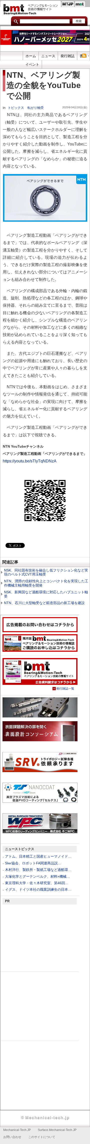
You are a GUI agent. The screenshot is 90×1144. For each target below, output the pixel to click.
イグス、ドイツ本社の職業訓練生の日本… (38, 889)
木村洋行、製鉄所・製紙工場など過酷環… (38, 870)
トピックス (16, 108)
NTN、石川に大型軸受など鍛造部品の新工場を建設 (44, 603)
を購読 (83, 55)
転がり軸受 (36, 108)
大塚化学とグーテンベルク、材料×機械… (37, 876)
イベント (32, 64)
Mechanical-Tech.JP (17, 1130)
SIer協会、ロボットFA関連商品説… (33, 863)
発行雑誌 (67, 56)
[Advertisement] (40, 937)
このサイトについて (41, 1137)
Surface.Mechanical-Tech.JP (57, 1130)
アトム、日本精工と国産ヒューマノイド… (38, 856)
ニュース (48, 56)
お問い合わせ (12, 1137)
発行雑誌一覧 (65, 688)
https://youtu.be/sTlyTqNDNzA (29, 461)
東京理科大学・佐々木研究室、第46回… (36, 883)
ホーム (31, 56)
